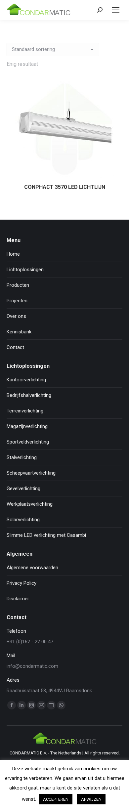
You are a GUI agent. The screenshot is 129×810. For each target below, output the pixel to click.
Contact (15, 347)
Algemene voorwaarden (32, 568)
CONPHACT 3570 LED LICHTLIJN (64, 187)
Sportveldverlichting (28, 442)
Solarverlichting (23, 520)
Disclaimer (18, 599)
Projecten (17, 301)
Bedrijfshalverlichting (29, 395)
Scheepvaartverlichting (31, 473)
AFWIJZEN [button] (91, 799)
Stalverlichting (22, 457)
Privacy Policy (21, 583)
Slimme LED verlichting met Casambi (46, 535)
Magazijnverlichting (27, 426)
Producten (18, 285)
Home (13, 254)
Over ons (16, 316)
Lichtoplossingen (25, 270)
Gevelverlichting (23, 488)
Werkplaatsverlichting (30, 504)
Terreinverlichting (25, 411)
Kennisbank (19, 332)
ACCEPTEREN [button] (55, 799)
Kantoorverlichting (26, 380)
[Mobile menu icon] (115, 10)
